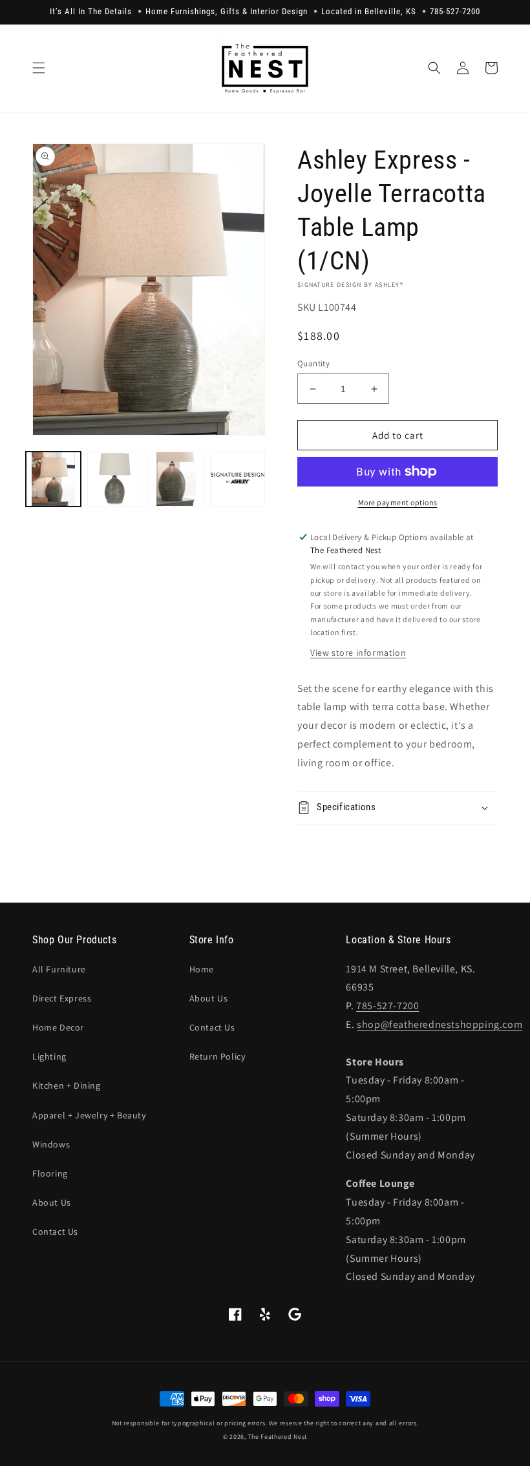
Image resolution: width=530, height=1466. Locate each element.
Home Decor (58, 1027)
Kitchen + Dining (66, 1085)
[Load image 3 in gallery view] (176, 479)
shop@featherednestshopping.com (439, 1024)
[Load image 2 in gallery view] (114, 479)
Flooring (50, 1173)
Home (201, 969)
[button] (39, 68)
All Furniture (59, 969)
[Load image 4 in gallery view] (237, 479)
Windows (51, 1144)
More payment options (398, 502)
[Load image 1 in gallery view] (53, 479)
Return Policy (217, 1056)
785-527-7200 (387, 1005)
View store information (358, 652)
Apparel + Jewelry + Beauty (89, 1115)
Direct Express (61, 998)
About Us (51, 1202)
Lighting (49, 1056)
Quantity (313, 363)
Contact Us (55, 1231)
